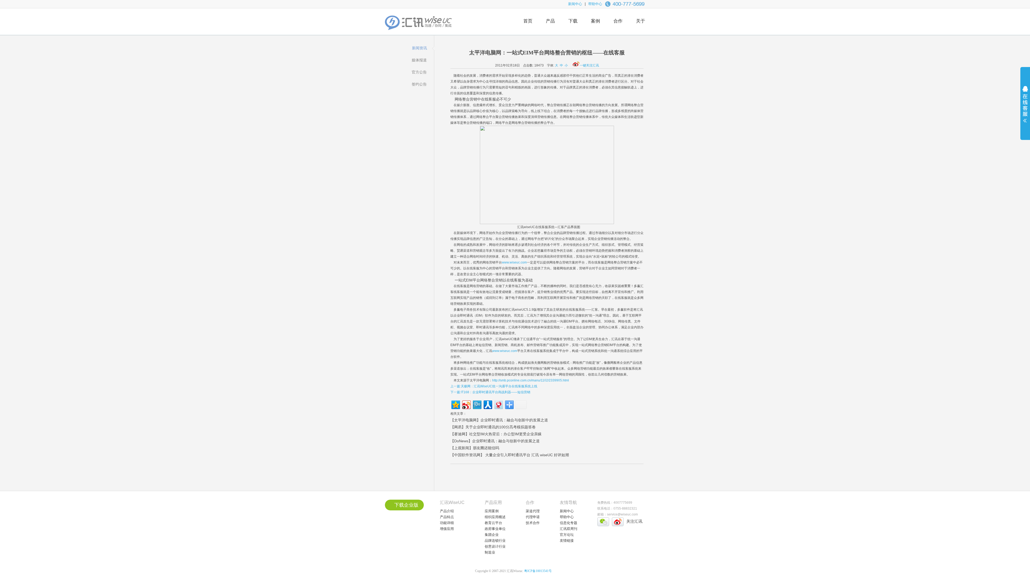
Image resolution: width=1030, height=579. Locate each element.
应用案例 (492, 511)
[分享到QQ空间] (455, 404)
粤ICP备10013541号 (538, 571)
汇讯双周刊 (568, 529)
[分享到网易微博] (498, 404)
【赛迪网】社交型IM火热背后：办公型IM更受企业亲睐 (496, 434)
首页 (527, 21)
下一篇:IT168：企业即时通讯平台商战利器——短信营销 (490, 392)
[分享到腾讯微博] (477, 404)
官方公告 (419, 72)
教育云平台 (493, 523)
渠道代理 (533, 511)
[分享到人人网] (487, 404)
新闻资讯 (419, 48)
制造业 (490, 552)
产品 (550, 21)
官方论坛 (567, 535)
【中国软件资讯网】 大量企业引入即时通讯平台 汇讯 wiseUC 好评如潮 (509, 455)
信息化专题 (568, 523)
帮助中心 (595, 4)
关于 (640, 21)
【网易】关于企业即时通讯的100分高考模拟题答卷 (493, 427)
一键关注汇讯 (589, 65)
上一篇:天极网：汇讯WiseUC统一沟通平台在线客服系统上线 (493, 386)
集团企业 (492, 535)
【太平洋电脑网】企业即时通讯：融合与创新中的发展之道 (499, 420)
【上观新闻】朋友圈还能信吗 (474, 448)
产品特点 (447, 517)
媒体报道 (419, 60)
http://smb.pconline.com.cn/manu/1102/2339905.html (530, 380)
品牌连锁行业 (495, 541)
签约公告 (419, 84)
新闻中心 (575, 4)
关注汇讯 (634, 521)
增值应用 (447, 529)
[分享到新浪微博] (466, 404)
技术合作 (533, 523)
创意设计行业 (495, 546)
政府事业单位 (495, 529)
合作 (618, 21)
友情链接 (567, 541)
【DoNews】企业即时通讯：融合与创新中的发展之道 (495, 441)
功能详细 (447, 523)
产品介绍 (447, 511)
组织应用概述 (495, 517)
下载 (572, 21)
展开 (1025, 107)
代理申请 (533, 517)
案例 (595, 21)
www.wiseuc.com (514, 262)
